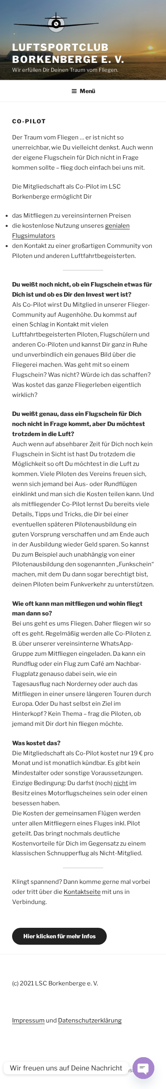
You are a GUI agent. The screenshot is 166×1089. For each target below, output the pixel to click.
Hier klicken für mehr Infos (59, 936)
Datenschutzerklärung (90, 1020)
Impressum (28, 1020)
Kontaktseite (82, 892)
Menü (87, 90)
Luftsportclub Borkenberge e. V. (68, 53)
